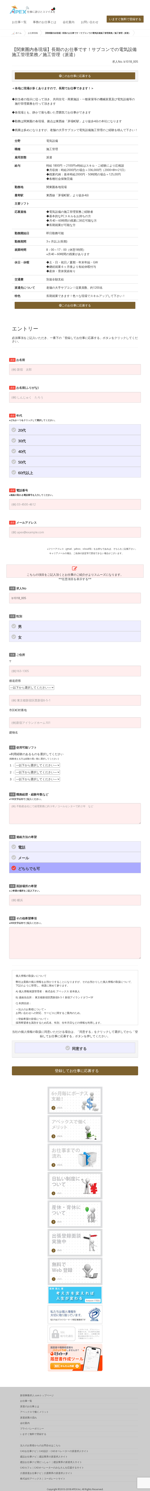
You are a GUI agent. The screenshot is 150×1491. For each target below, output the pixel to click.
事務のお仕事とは (44, 22)
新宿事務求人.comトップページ (37, 1395)
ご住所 (17, 655)
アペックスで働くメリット (34, 1411)
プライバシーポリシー (32, 1428)
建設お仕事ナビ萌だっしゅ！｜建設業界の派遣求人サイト (51, 1462)
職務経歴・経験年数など (28, 796)
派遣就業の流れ (28, 1417)
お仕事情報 (33, 33)
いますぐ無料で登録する (125, 19)
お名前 (17, 360)
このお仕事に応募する (76, 76)
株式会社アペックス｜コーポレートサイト (42, 1478)
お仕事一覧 (19, 22)
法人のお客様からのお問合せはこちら (40, 1445)
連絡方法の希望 (23, 837)
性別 (16, 616)
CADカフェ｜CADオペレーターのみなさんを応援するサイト (52, 1467)
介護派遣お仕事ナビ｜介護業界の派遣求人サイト (46, 1473)
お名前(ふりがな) (24, 388)
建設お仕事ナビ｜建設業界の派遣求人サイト (44, 1456)
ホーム (19, 33)
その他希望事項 (26, 920)
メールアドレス (23, 523)
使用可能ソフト (23, 747)
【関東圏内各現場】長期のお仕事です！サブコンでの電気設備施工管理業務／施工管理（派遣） (87, 33)
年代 (33, 417)
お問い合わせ (89, 22)
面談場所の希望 (25, 888)
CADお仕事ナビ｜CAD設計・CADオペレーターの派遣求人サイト (54, 1451)
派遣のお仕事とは (29, 1406)
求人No (18, 588)
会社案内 (68, 22)
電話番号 (31, 492)
